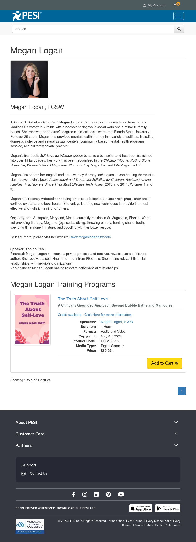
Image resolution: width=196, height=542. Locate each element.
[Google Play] (167, 508)
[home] (27, 16)
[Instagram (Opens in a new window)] (84, 494)
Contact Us (38, 473)
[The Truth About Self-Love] (32, 319)
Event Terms (134, 521)
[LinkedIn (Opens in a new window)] (96, 494)
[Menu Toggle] (178, 16)
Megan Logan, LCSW (117, 321)
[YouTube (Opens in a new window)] (121, 494)
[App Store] (140, 508)
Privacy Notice (153, 521)
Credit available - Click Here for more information (95, 314)
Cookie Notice (144, 525)
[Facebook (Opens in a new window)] (73, 494)
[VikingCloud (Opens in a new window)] (30, 526)
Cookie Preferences (167, 525)
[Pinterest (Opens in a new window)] (108, 494)
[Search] (179, 29)
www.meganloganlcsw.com (91, 236)
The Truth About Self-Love (83, 298)
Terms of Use (115, 521)
